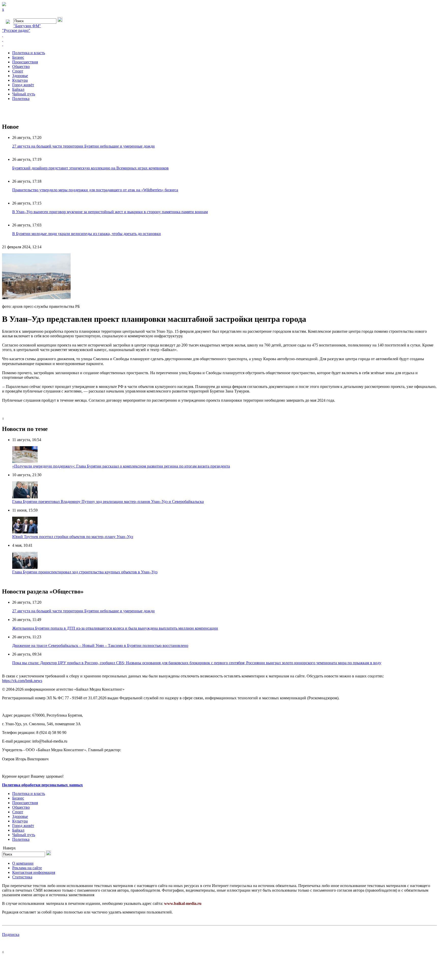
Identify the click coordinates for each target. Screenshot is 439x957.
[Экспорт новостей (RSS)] (219, 39)
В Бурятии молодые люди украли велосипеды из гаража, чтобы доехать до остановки (86, 233)
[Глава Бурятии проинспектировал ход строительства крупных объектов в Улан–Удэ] (25, 567)
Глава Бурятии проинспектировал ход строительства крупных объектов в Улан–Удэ (85, 572)
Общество (21, 66)
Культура (20, 80)
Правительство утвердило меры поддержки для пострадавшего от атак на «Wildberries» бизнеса (95, 190)
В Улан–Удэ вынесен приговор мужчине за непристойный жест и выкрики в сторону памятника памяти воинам (110, 212)
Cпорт (17, 71)
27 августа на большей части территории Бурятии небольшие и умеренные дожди (83, 146)
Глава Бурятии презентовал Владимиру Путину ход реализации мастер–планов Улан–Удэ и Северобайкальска (108, 501)
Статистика (22, 877)
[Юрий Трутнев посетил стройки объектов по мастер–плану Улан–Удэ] (25, 532)
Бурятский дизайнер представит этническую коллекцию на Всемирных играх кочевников (90, 168)
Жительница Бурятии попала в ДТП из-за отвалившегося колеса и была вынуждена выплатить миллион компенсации (115, 628)
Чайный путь (23, 94)
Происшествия (25, 62)
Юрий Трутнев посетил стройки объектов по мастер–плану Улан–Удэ (72, 536)
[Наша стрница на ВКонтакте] (219, 35)
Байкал (18, 89)
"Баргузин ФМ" (27, 26)
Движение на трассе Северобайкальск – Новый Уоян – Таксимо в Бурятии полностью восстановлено (100, 645)
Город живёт (23, 85)
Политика (20, 98)
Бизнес (18, 57)
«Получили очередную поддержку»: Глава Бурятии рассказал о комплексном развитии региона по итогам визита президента (121, 466)
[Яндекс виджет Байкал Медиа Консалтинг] (219, 44)
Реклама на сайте (27, 868)
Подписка (10, 934)
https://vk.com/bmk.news (22, 680)
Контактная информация (33, 872)
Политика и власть (28, 53)
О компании (23, 863)
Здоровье (20, 76)
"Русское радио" (16, 30)
